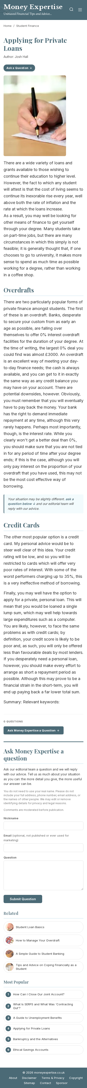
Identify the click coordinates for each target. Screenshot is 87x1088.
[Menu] (80, 10)
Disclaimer (29, 1078)
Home (8, 25)
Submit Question (23, 899)
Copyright (76, 1078)
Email (36, 838)
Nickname (11, 818)
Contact (45, 1083)
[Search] (71, 10)
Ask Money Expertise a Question (32, 730)
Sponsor (62, 1083)
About (13, 1078)
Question (10, 857)
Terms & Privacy (52, 1078)
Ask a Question (17, 68)
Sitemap (29, 1083)
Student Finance (27, 25)
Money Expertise (33, 7)
